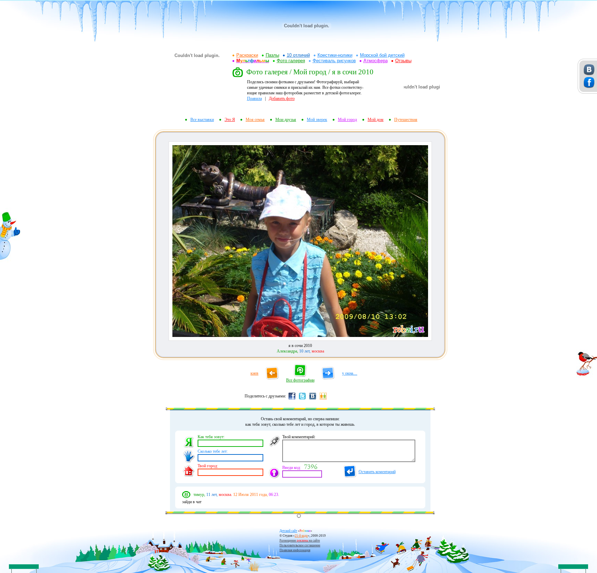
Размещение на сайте (299, 540)
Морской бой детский (382, 55)
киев (254, 373)
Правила (254, 98)
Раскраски (247, 55)
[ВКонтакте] (312, 399)
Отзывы (403, 60)
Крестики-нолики (335, 55)
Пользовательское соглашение (299, 545)
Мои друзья (285, 119)
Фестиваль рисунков (334, 60)
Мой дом (375, 119)
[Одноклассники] (323, 399)
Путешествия (405, 119)
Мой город (347, 119)
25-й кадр (301, 535)
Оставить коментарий (377, 471)
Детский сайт (288, 531)
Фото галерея (291, 60)
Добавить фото (282, 98)
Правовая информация (294, 550)
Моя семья (255, 119)
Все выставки (202, 119)
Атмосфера (375, 60)
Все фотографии (300, 380)
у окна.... (349, 373)
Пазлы (272, 55)
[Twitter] (302, 399)
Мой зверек (317, 119)
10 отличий (298, 55)
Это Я (230, 119)
